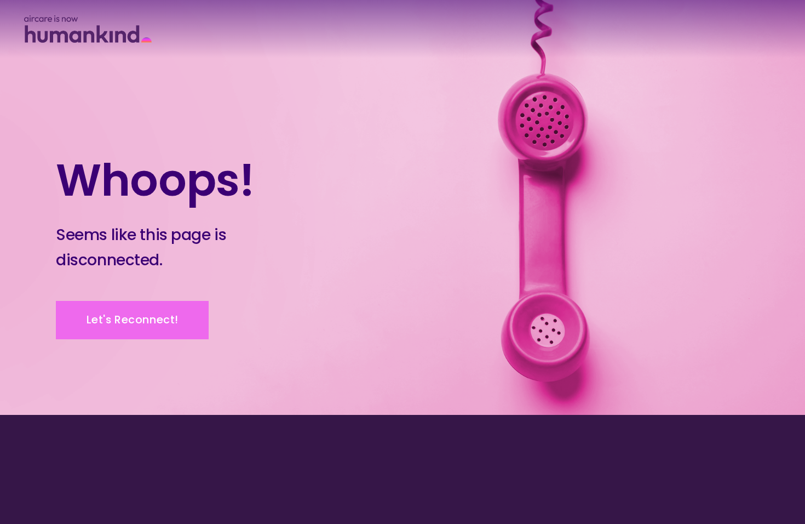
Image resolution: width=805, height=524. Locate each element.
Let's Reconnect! (133, 319)
